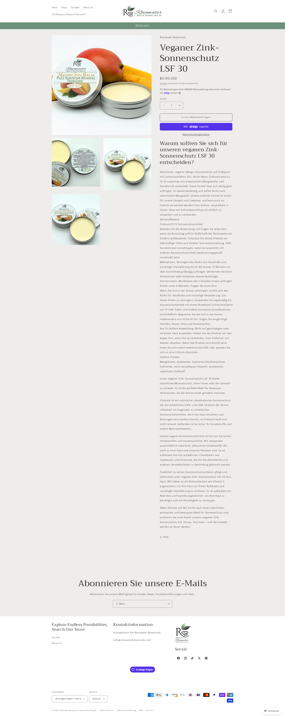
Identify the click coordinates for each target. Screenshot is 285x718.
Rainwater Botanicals (69, 710)
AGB (141, 710)
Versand (164, 83)
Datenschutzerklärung (126, 710)
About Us (57, 643)
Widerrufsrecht (106, 710)
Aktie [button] (166, 537)
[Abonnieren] (168, 604)
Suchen (56, 637)
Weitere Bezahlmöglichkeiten (196, 134)
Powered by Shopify (87, 710)
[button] (215, 11)
